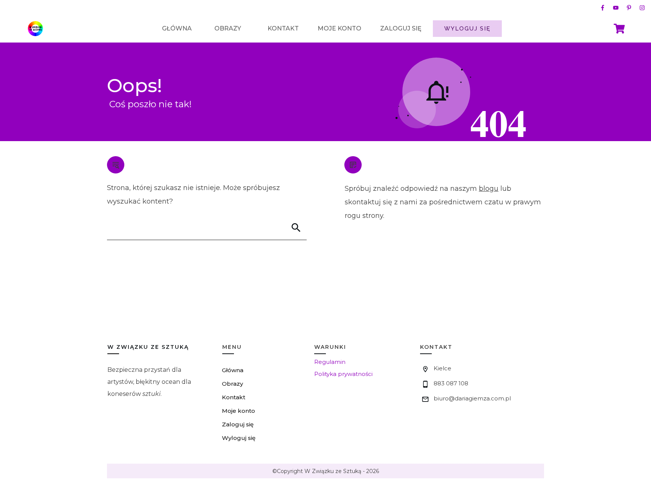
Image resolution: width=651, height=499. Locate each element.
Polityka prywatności (343, 373)
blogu (488, 188)
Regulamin (329, 361)
